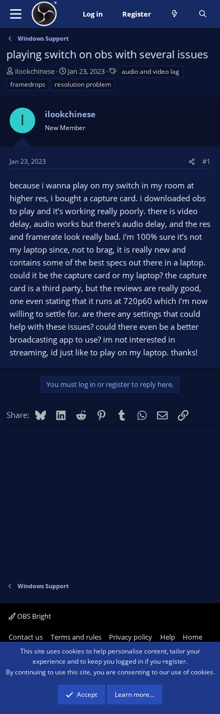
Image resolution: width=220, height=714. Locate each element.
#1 (206, 161)
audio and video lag (150, 71)
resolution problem (82, 84)
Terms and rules (76, 637)
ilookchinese (34, 71)
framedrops (27, 84)
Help (167, 637)
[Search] (202, 14)
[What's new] (175, 14)
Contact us (26, 637)
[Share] (192, 161)
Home (192, 637)
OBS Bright (33, 616)
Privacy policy (130, 637)
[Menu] (15, 14)
